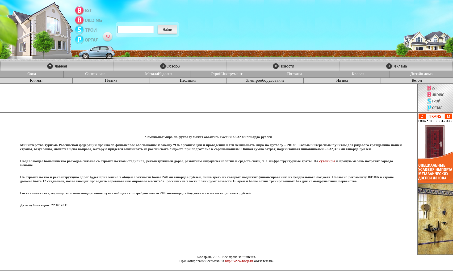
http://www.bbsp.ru (239, 261)
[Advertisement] (208, 98)
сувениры (327, 161)
